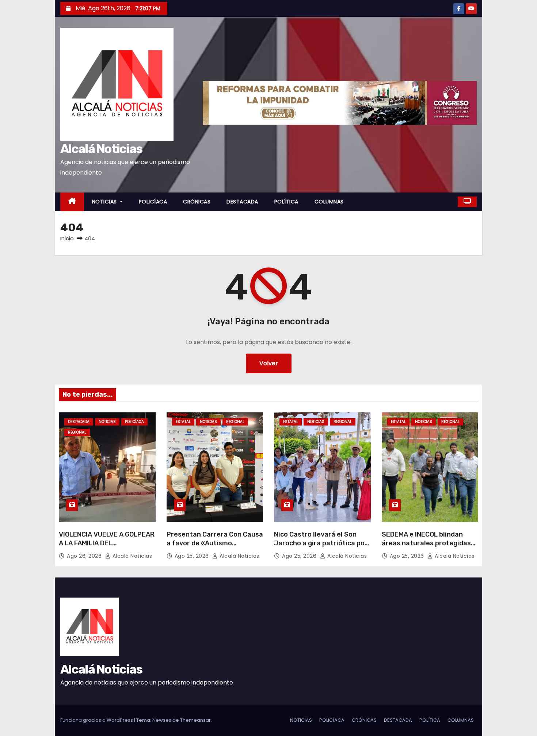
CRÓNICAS (196, 201)
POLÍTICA (286, 201)
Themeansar (195, 720)
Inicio (67, 238)
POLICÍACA (153, 201)
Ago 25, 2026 (193, 556)
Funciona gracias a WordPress (97, 720)
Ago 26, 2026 (85, 556)
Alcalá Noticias (101, 148)
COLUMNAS (329, 201)
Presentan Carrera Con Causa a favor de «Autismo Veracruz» (215, 543)
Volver (268, 363)
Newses (161, 720)
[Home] (72, 201)
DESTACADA (242, 201)
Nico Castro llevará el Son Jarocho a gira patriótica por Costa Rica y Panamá (320, 543)
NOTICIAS (105, 201)
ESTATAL (183, 421)
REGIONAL (77, 432)
